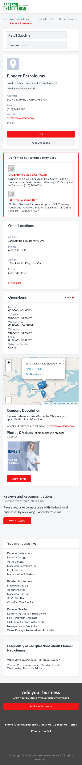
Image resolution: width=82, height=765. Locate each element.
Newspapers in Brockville (22, 626)
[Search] (72, 40)
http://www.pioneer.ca (60, 425)
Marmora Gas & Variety (21, 574)
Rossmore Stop (16, 589)
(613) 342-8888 (34, 368)
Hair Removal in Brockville (22, 617)
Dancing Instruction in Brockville (26, 613)
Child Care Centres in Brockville (26, 621)
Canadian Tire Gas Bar (20, 602)
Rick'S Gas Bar (15, 598)
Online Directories (26, 724)
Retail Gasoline (68, 19)
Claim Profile (18, 478)
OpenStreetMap (58, 403)
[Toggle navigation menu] (76, 6)
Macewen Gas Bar (18, 585)
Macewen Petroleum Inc (21, 565)
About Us (45, 724)
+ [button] (8, 362)
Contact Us (60, 724)
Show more (15, 282)
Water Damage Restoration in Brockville (31, 630)
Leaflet (45, 403)
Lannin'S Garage (16, 557)
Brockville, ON (44, 19)
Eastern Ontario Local (16, 19)
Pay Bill (46, 731)
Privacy (35, 731)
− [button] (8, 368)
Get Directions (33, 374)
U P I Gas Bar (15, 570)
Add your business (41, 706)
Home (9, 724)
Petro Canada (15, 561)
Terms (73, 724)
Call (41, 134)
